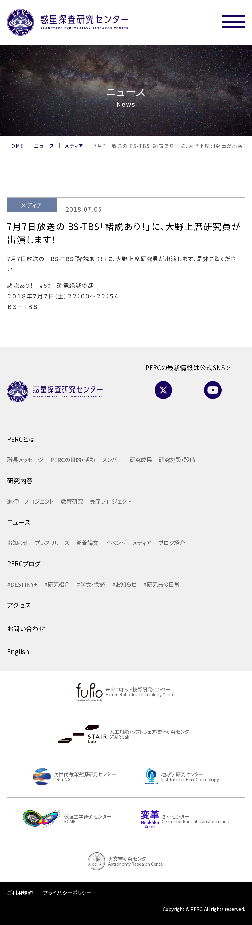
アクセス (19, 605)
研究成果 (141, 460)
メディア (142, 543)
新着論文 (87, 543)
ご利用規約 (20, 892)
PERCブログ (23, 563)
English (18, 651)
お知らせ (17, 543)
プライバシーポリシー (67, 892)
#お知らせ (124, 584)
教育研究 (72, 501)
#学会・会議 (91, 584)
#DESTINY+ (22, 584)
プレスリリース (52, 543)
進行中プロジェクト (30, 501)
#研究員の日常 (161, 584)
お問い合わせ (26, 628)
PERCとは (21, 439)
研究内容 (20, 480)
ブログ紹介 (172, 543)
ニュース (18, 522)
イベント (115, 543)
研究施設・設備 (177, 460)
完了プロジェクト (110, 501)
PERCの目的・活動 (72, 460)
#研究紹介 (57, 584)
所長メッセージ (25, 460)
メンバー (112, 460)
